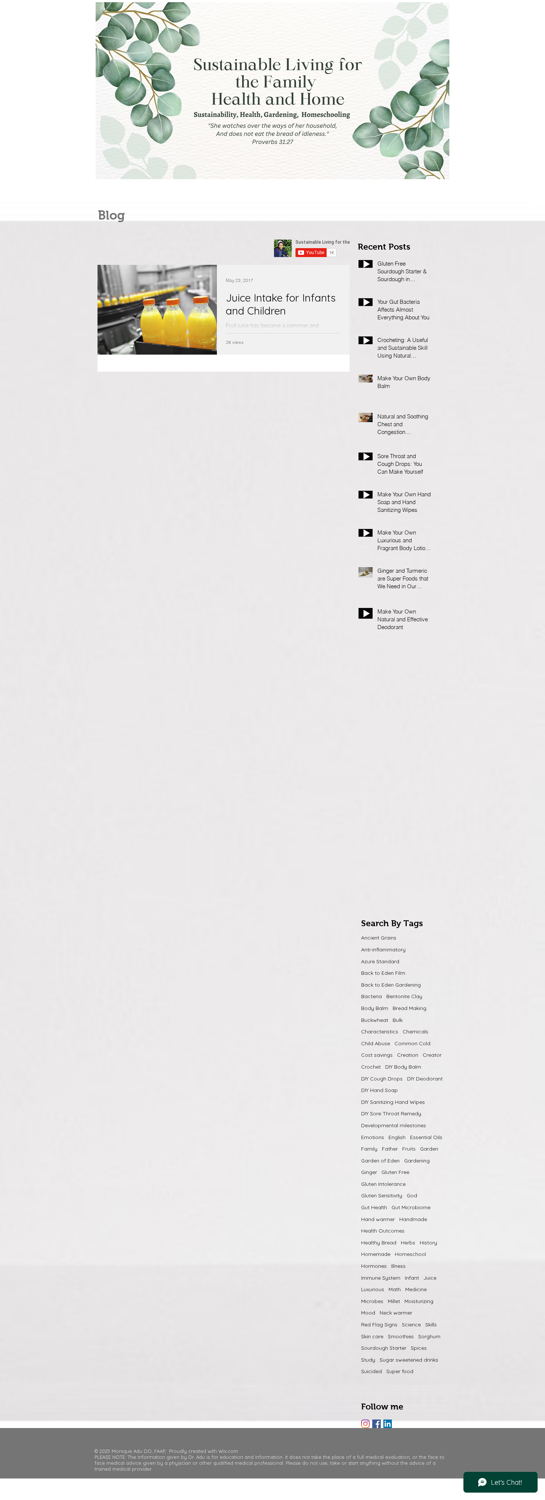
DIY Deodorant (425, 1078)
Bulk (398, 1020)
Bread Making (409, 1008)
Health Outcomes (382, 1230)
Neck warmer (396, 1312)
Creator (432, 1055)
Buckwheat (374, 1020)
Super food (399, 1371)
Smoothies (401, 1336)
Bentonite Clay (404, 996)
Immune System (380, 1277)
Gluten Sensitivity (381, 1195)
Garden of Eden (380, 1160)
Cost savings (377, 1055)
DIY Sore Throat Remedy (391, 1113)
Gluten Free (395, 1172)
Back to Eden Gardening (391, 984)
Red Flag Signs (379, 1324)
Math (395, 1289)
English (397, 1137)
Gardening (417, 1160)
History (428, 1242)
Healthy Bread (378, 1242)
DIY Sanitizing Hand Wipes (393, 1102)
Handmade (413, 1219)
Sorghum (429, 1336)
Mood (368, 1312)
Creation (407, 1055)
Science (411, 1324)
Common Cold (412, 1043)
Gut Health (374, 1207)
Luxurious (372, 1289)
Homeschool (410, 1254)
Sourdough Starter (383, 1348)
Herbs (408, 1242)
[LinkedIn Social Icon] (387, 1424)
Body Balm (374, 1008)
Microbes (372, 1301)
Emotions (372, 1137)
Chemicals (415, 1031)
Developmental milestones (393, 1125)
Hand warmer (378, 1219)
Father (390, 1148)
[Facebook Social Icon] (376, 1424)
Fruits (409, 1148)
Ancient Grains (378, 937)
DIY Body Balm (403, 1066)
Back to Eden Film (383, 973)
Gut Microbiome (411, 1207)
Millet (394, 1301)
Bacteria (371, 996)
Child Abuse (375, 1043)
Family (369, 1148)
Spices (419, 1348)
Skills (431, 1324)
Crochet (371, 1066)
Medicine (416, 1289)
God (412, 1195)
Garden (429, 1148)
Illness (398, 1266)
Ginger (369, 1172)
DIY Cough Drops (382, 1078)
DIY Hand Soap (379, 1090)
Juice (429, 1277)
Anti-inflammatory (383, 949)
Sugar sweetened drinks (409, 1359)
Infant (412, 1277)
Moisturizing (418, 1301)
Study (368, 1359)
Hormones (374, 1266)
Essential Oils (426, 1137)
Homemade (375, 1254)
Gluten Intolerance (383, 1184)
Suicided (371, 1371)
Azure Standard (380, 961)
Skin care (372, 1336)
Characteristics (379, 1031)
